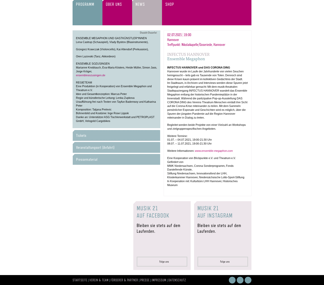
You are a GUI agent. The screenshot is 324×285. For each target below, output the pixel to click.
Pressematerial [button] (87, 159)
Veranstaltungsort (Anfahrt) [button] (95, 147)
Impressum (159, 280)
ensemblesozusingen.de (90, 75)
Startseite (80, 280)
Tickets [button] (81, 135)
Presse (145, 280)
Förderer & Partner (124, 280)
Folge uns (163, 261)
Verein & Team (99, 280)
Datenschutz (177, 280)
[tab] (116, 135)
